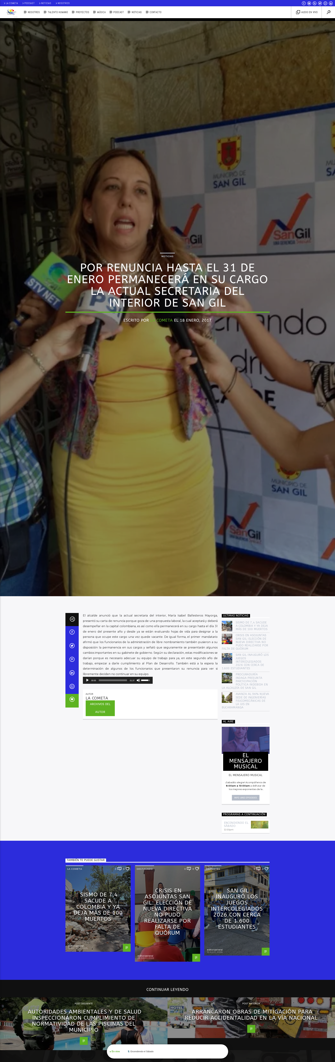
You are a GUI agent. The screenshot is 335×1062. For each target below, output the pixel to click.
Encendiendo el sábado (236, 868)
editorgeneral (76, 989)
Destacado (145, 912)
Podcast (29, 3)
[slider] (113, 724)
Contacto (155, 12)
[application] (118, 724)
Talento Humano (58, 12)
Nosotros (64, 3)
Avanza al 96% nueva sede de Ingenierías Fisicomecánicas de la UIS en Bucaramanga (245, 744)
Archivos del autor (100, 752)
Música (101, 12)
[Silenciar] (138, 724)
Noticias (46, 3)
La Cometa (12, 3)
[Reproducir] (87, 724)
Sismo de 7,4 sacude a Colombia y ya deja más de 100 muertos (252, 670)
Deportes (213, 912)
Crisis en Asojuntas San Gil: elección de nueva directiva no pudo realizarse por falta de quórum (245, 685)
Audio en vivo (309, 12)
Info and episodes (245, 841)
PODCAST (118, 12)
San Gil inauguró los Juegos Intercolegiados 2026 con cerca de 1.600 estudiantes (245, 705)
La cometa (74, 912)
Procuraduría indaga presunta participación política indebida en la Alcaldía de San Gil (245, 725)
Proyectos (82, 12)
